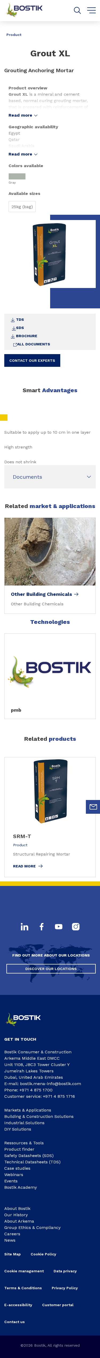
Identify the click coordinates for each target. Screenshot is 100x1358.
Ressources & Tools (24, 1142)
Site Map (12, 1254)
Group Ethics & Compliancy (32, 1227)
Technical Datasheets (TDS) (32, 1161)
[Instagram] (75, 927)
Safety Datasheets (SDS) (29, 1155)
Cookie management (24, 1271)
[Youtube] (58, 927)
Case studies (17, 1168)
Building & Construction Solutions (39, 1116)
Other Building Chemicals (41, 594)
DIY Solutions (17, 1129)
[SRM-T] (50, 817)
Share (88, 31)
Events (11, 1180)
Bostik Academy (20, 1187)
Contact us (14, 1322)
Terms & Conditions (23, 1288)
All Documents (33, 344)
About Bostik (17, 1208)
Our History (16, 1214)
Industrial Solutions (24, 1122)
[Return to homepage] (28, 10)
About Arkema (19, 1221)
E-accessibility (18, 1305)
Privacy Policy (65, 1288)
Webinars (13, 1174)
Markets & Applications (27, 1110)
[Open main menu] (91, 10)
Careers (12, 1233)
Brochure (26, 336)
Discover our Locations (51, 969)
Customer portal (58, 1305)
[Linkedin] (24, 927)
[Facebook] (41, 927)
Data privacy (65, 1271)
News (9, 1240)
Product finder (19, 1149)
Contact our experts (32, 360)
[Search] (77, 10)
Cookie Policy (43, 1254)
